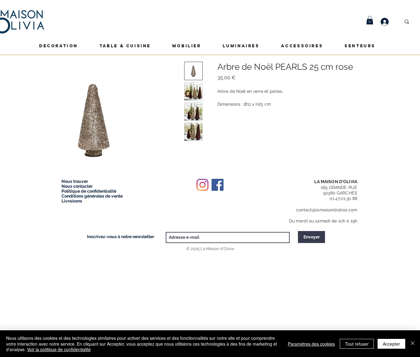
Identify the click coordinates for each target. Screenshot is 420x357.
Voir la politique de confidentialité (59, 349)
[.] (387, 22)
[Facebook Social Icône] (218, 185)
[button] (369, 20)
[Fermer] (412, 343)
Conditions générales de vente (92, 196)
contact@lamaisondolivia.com (326, 209)
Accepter (391, 344)
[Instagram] (202, 185)
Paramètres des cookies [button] (311, 344)
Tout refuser (357, 344)
